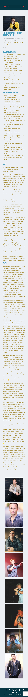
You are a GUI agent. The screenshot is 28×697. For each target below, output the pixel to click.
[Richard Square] (14, 551)
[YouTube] (13, 692)
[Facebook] (19, 690)
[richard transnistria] (14, 602)
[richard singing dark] (14, 627)
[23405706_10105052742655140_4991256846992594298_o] (14, 577)
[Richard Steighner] (14, 526)
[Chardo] (14, 501)
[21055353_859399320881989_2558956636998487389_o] (14, 653)
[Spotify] (16, 692)
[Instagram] (23, 690)
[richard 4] (14, 678)
